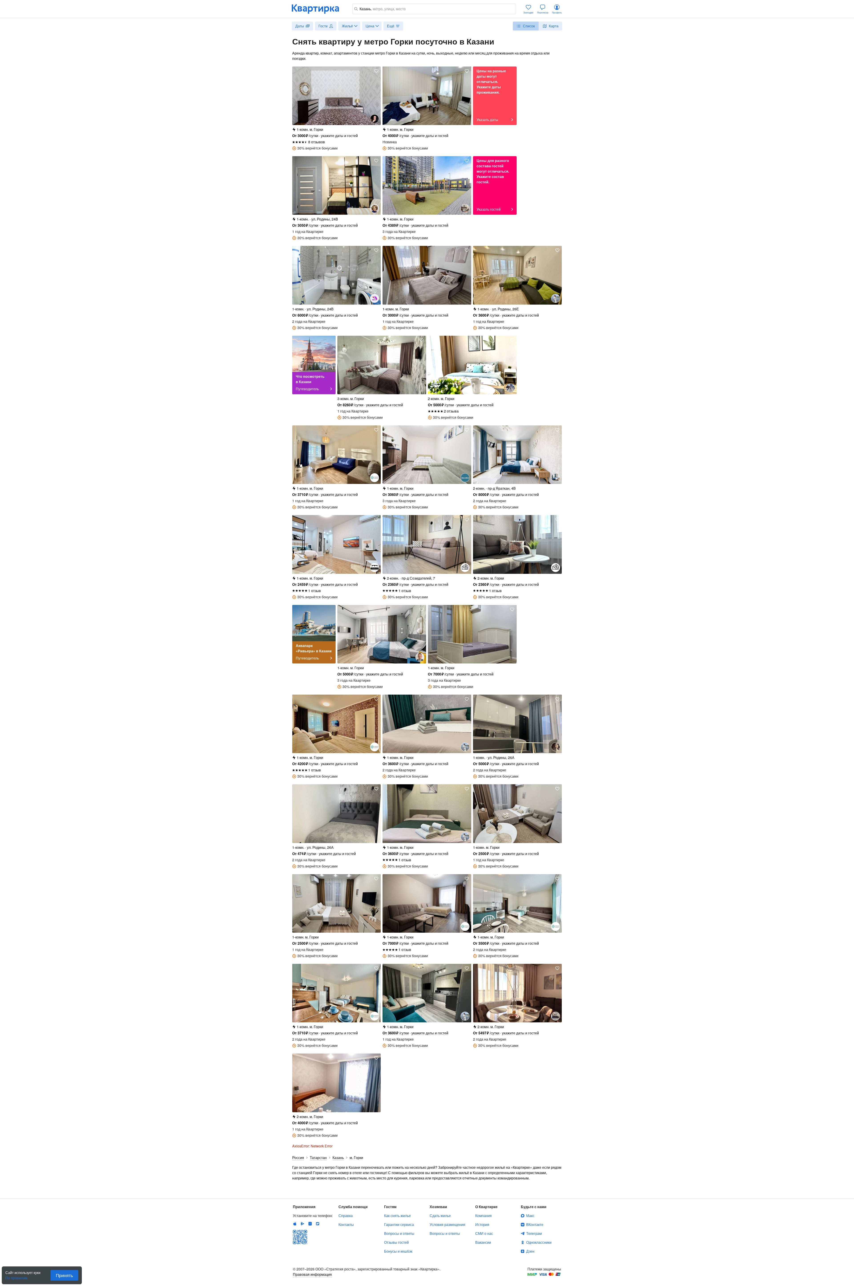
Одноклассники (539, 1242)
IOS (295, 1223)
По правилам (16, 1276)
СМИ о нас (484, 1233)
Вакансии (483, 1242)
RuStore (318, 1223)
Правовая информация (312, 1274)
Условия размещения (447, 1224)
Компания (483, 1215)
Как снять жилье (397, 1215)
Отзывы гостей (396, 1242)
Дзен (530, 1251)
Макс (530, 1215)
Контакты (346, 1224)
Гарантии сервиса (399, 1224)
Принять (64, 1275)
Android (302, 1223)
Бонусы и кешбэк (398, 1251)
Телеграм (534, 1233)
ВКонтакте (534, 1224)
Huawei (310, 1223)
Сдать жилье (440, 1215)
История (482, 1224)
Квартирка (318, 9)
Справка (345, 1215)
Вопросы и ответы (399, 1233)
